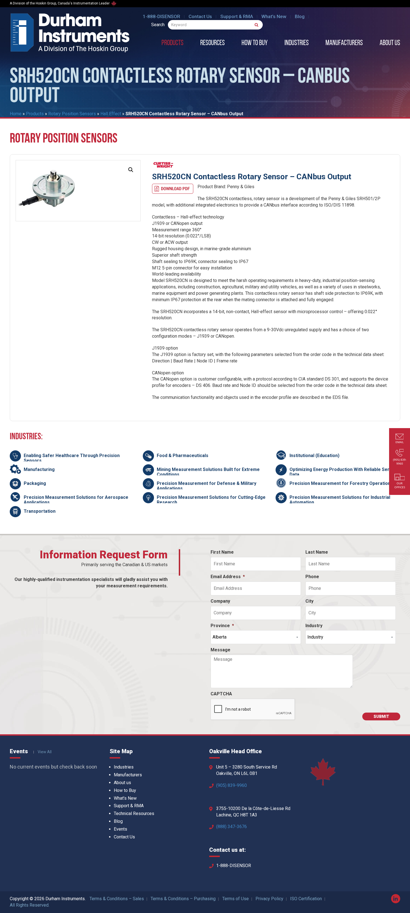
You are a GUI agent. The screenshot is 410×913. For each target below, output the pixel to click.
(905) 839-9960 (231, 785)
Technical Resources (134, 813)
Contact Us (200, 16)
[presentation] (253, 709)
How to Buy (255, 43)
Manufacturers (344, 43)
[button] (131, 170)
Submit (381, 716)
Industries (296, 43)
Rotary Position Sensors (72, 113)
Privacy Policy (269, 898)
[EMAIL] (399, 437)
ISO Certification (306, 898)
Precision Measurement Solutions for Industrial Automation (340, 500)
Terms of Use (235, 898)
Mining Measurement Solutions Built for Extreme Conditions (208, 472)
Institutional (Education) (314, 455)
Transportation (40, 511)
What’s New (273, 16)
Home (15, 113)
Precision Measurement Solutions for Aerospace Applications (76, 500)
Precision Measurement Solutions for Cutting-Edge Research (211, 500)
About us (390, 43)
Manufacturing (39, 469)
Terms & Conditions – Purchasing (183, 898)
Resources (212, 43)
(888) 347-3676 (231, 826)
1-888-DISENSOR (161, 16)
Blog (300, 16)
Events (120, 829)
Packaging (35, 483)
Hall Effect (110, 113)
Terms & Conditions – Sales (117, 898)
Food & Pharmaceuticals (182, 455)
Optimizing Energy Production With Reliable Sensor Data (343, 472)
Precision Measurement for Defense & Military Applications (206, 486)
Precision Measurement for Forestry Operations (341, 483)
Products (172, 43)
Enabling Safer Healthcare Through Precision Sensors (72, 458)
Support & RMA (236, 16)
